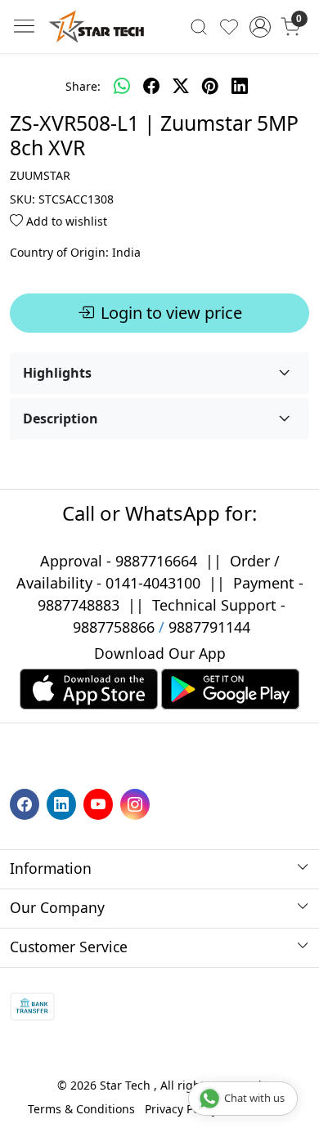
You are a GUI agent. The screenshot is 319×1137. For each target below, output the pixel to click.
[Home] (96, 26)
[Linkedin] (63, 803)
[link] (199, 26)
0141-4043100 (153, 583)
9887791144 (209, 627)
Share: (83, 86)
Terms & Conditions (81, 1109)
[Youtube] (100, 803)
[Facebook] (26, 803)
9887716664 (156, 561)
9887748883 (78, 605)
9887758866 (114, 627)
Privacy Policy (181, 1109)
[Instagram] (137, 803)
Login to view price (171, 313)
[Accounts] (260, 27)
